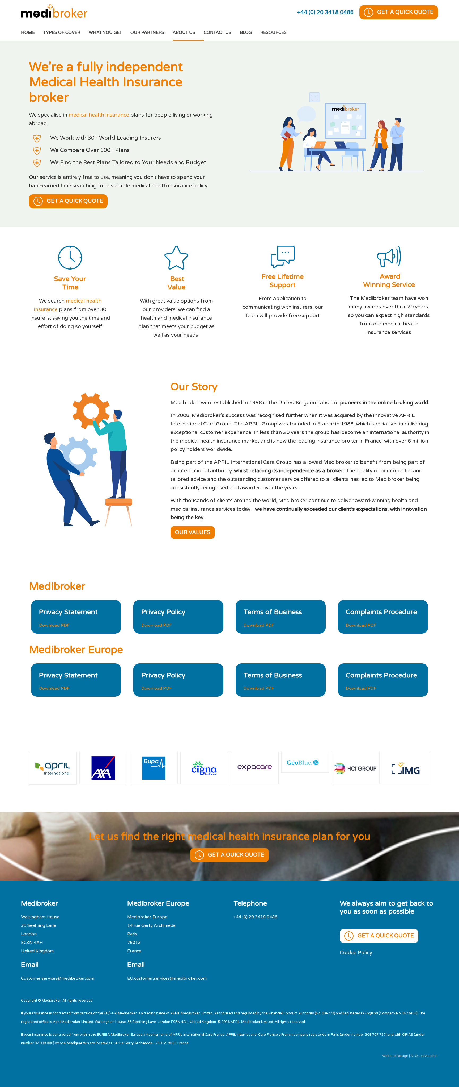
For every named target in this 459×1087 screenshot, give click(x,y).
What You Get (105, 32)
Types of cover (61, 32)
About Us (184, 32)
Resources (273, 32)
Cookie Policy (356, 952)
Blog (246, 32)
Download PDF (54, 625)
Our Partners (147, 32)
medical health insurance (99, 115)
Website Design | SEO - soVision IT (410, 1056)
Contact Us (217, 32)
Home (32, 32)
